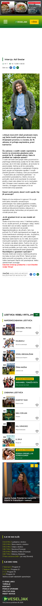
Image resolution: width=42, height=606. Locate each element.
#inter (12, 275)
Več (36, 314)
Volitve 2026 (8, 591)
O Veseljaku (8, 581)
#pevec (25, 273)
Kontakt (6, 586)
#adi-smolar (15, 273)
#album (5, 275)
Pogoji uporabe (10, 589)
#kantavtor (21, 275)
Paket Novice (8, 594)
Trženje (6, 584)
